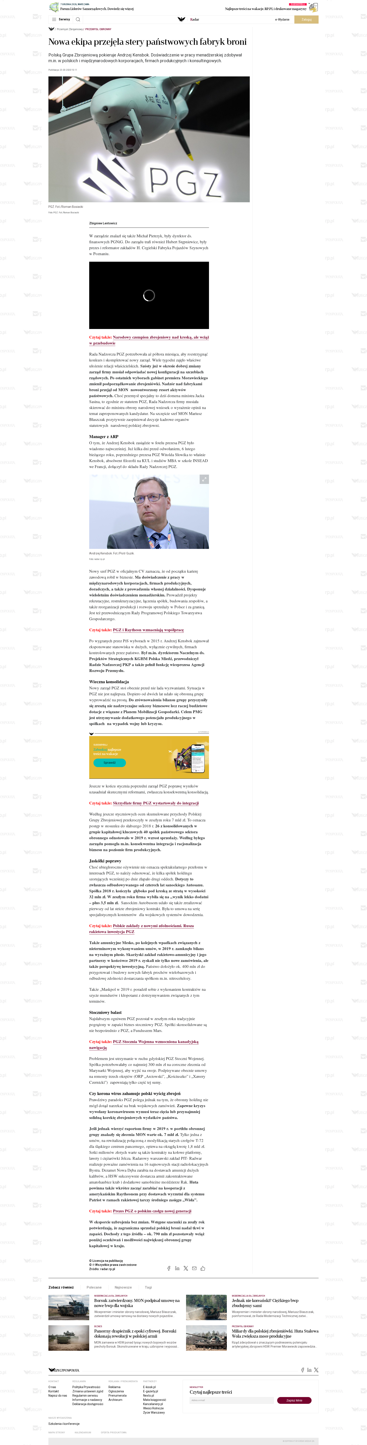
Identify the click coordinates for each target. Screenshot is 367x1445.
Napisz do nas (57, 1395)
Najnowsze (123, 1287)
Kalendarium (83, 1432)
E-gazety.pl (150, 1391)
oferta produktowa (114, 1432)
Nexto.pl (148, 1395)
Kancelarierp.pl (153, 1404)
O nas (52, 1387)
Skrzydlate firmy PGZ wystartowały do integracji (156, 803)
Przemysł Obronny (98, 29)
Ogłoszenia (116, 1391)
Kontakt (53, 1391)
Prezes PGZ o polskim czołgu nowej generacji (152, 1211)
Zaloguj (307, 19)
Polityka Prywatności (86, 1387)
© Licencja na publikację (106, 1260)
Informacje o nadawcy (87, 1399)
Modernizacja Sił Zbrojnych (110, 1296)
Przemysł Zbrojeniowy (70, 29)
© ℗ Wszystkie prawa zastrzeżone (113, 1264)
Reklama (114, 1387)
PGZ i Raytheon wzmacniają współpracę (148, 630)
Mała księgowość (154, 1399)
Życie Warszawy (154, 1412)
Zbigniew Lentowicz (103, 223)
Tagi (148, 1287)
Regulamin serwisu (85, 1395)
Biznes (98, 1326)
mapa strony (56, 1432)
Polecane (94, 1287)
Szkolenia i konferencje (64, 1423)
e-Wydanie (282, 19)
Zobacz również (61, 1287)
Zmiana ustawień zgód (87, 1391)
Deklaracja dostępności (87, 1404)
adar (194, 19)
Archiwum (115, 1399)
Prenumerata (118, 1395)
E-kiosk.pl (149, 1387)
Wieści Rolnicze (153, 1408)
